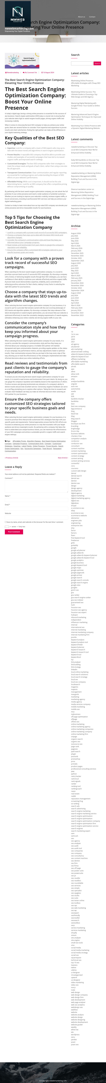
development (76, 491)
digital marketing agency (80, 498)
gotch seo (75, 590)
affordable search (78, 364)
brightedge (75, 428)
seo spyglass (76, 893)
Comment (9, 478)
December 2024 (77, 283)
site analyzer (76, 938)
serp (73, 925)
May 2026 (74, 241)
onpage (74, 736)
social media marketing (80, 950)
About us (81, 17)
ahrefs (73, 366)
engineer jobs (76, 520)
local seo (74, 679)
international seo (77, 627)
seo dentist (75, 861)
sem (72, 833)
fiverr (73, 535)
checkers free (76, 436)
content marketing (78, 451)
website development (79, 1022)
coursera (74, 468)
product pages (77, 766)
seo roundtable (77, 883)
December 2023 (77, 313)
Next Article (62, 458)
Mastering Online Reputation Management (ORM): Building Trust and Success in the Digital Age (84, 195)
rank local (75, 779)
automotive (75, 389)
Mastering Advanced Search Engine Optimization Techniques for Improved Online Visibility (86, 117)
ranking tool (76, 786)
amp (73, 379)
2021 (73, 342)
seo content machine (79, 858)
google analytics (77, 560)
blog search (75, 419)
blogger (74, 421)
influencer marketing (79, 622)
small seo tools (77, 943)
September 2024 (77, 290)
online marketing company (81, 731)
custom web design (78, 471)
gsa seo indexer (77, 600)
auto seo (74, 386)
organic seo (75, 741)
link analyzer (76, 662)
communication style (35, 444)
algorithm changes (34, 441)
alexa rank (75, 374)
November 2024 (77, 285)
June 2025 (75, 268)
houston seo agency (79, 610)
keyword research (78, 649)
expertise (17, 446)
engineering (75, 523)
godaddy (74, 545)
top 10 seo (75, 962)
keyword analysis (77, 640)
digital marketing (77, 496)
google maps (76, 568)
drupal (73, 505)
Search (75, 54)
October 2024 (76, 288)
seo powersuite (77, 873)
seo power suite (77, 871)
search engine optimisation (81, 816)
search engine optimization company (85, 821)
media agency (76, 702)
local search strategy (79, 677)
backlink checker (77, 399)
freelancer (75, 540)
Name (7, 496)
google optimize (77, 570)
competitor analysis (79, 438)
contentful (75, 463)
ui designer (75, 972)
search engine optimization (81, 818)
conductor (75, 441)
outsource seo (76, 744)
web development (78, 1000)
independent (76, 620)
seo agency (75, 841)
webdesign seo (77, 1007)
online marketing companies (82, 729)
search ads (75, 806)
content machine (77, 448)
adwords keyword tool (80, 356)
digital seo (75, 500)
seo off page (76, 868)
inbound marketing (78, 617)
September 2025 (77, 261)
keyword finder (77, 645)
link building (76, 664)
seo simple (75, 888)
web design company (79, 995)
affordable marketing (79, 361)
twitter (73, 967)
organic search (77, 739)
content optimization (79, 453)
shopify (74, 933)
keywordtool (76, 657)
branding (74, 426)
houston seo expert (78, 612)
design (73, 486)
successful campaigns (33, 449)
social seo (75, 955)
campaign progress (20, 444)
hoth (73, 605)
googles (74, 587)
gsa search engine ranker (81, 597)
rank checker (76, 776)
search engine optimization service (84, 826)
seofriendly (75, 915)
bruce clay (75, 431)
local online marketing (79, 672)
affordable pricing (19, 441)
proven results (51, 446)
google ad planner (78, 550)
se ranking (75, 803)
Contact (92, 17)
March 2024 (75, 305)
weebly (73, 1027)
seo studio (75, 895)
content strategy (77, 456)
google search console (80, 580)
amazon (74, 376)
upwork (74, 977)
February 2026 (76, 248)
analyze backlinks (77, 381)
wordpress (75, 1034)
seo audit (74, 846)
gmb (73, 543)
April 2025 (75, 273)
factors (74, 533)
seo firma (74, 866)
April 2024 (75, 303)
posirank (74, 756)
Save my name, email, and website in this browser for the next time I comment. (35, 522)
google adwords (77, 553)
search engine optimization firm (83, 823)
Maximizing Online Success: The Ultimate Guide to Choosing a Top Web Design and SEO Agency (84, 94)
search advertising (78, 808)
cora (73, 466)
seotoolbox (75, 923)
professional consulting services (83, 769)
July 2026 (74, 236)
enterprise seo (77, 525)
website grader (77, 1025)
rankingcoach (76, 789)
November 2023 (77, 315)
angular (74, 384)
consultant (75, 446)
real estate (75, 794)
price (73, 761)
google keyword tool (79, 565)
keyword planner (77, 647)
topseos (74, 965)
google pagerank (77, 573)
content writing (77, 458)
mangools (75, 694)
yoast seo (75, 1044)
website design (77, 1017)
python (74, 774)
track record (47, 449)
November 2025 (77, 256)
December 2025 (77, 253)
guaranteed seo (77, 602)
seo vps (74, 905)
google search (76, 577)
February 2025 (76, 278)
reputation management (80, 799)
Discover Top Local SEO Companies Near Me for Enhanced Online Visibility (84, 150)
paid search (75, 751)
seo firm (74, 863)
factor (73, 530)
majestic (74, 689)
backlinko (74, 401)
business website (77, 433)
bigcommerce (76, 409)
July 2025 (74, 265)
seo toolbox (75, 903)
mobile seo (75, 709)
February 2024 (76, 308)
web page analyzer (78, 1002)
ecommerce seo (77, 513)
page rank (75, 746)
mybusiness (75, 714)
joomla (73, 637)
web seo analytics (78, 1005)
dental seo (75, 478)
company (48, 444)
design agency (76, 488)
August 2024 (76, 293)
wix (72, 1032)
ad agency (75, 344)
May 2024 (74, 300)
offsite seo (75, 722)
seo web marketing (78, 908)
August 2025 (76, 263)
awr (72, 394)
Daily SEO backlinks (78, 160)
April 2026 (75, 243)
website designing (78, 1020)
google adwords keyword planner (84, 555)
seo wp (74, 910)
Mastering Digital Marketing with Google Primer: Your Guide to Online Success (85, 105)
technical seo (76, 960)
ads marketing (76, 349)
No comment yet (31, 72)
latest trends (27, 446)
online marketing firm (79, 734)
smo (73, 945)
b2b (72, 396)
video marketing (77, 982)
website (74, 1012)
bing (73, 411)
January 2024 (76, 310)
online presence (39, 446)
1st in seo (75, 334)
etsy (72, 528)
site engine (75, 940)
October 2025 (76, 258)
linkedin (74, 669)
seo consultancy (77, 856)
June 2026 (75, 238)
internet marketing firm (80, 635)
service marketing (78, 928)
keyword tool (76, 654)
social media (76, 948)
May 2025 (74, 270)
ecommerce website (79, 515)
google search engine (79, 582)
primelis (74, 764)
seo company (76, 853)
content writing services (80, 461)
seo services (76, 885)
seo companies (77, 851)
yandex (74, 1039)
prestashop (75, 759)
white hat (74, 1029)
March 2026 (75, 246)
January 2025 (76, 280)
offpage (74, 719)
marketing (75, 697)
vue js (73, 987)
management (76, 692)
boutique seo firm (78, 424)
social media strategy (79, 952)
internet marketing (78, 630)
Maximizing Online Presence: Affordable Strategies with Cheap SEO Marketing (85, 83)
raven (73, 791)
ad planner (75, 347)
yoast (73, 1042)
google (73, 548)
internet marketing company (82, 632)
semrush (74, 836)
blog (73, 416)
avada (73, 391)
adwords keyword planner (81, 354)
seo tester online (77, 900)
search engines (77, 828)
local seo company (78, 682)
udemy (73, 970)
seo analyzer (76, 843)
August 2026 (76, 233)
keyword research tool (80, 652)
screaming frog (77, 801)
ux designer (75, 980)
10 (72, 332)
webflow (74, 1010)
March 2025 (75, 275)
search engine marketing (80, 811)
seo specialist (76, 890)
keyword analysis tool (79, 642)
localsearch (75, 684)
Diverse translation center (81, 189)
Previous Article (11, 458)
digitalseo (75, 503)
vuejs (73, 990)
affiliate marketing (78, 359)
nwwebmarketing (13, 72)
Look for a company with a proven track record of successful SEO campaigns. (37, 232)
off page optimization (79, 717)
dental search (76, 476)
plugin (73, 754)
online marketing (77, 724)
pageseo (74, 749)
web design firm (77, 997)
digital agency (76, 493)
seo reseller (75, 878)
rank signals (75, 781)
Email (7, 505)
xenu (73, 1037)
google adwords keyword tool (82, 558)
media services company (80, 704)
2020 (73, 339)
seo (21, 449)
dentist (74, 481)
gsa (72, 592)
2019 (73, 337)
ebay (73, 510)
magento (74, 687)
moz (72, 712)
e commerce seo (77, 508)
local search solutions (79, 674)
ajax (72, 369)
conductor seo (77, 443)
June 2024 (75, 298)
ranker (73, 784)
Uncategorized (77, 975)
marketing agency (78, 699)
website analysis (77, 1015)
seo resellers (76, 880)
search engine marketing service (83, 813)
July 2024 (74, 295)
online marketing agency (80, 726)
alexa (73, 371)
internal (74, 625)
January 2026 (76, 251)
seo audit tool (76, 848)
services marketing (78, 930)
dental (73, 473)
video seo (75, 985)
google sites (75, 585)
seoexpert (75, 913)
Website (8, 513)
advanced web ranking (80, 351)
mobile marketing (78, 707)
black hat (74, 414)
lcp (72, 659)
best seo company (78, 406)
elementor (75, 518)
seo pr (73, 875)
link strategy (76, 667)
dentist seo (75, 483)
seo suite (74, 898)
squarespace (76, 957)
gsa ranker (75, 595)
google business (77, 563)
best (73, 404)
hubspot (74, 615)
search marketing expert (80, 831)
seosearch (75, 920)
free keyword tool (78, 538)
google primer (76, 575)
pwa (72, 771)
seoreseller (75, 918)
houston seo (76, 607)
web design (75, 992)
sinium (73, 935)
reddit (73, 796)
